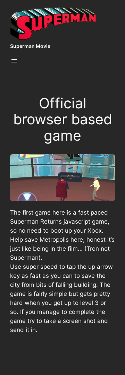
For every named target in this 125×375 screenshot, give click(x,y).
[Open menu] (14, 61)
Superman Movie (30, 46)
